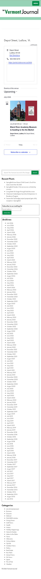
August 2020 (11, 386)
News (8, 536)
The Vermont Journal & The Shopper (20, 12)
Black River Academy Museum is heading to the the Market (23, 128)
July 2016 (10, 499)
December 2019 (12, 405)
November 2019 (12, 407)
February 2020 (11, 400)
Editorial (8, 516)
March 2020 (11, 398)
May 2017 (10, 476)
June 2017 (10, 474)
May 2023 (10, 310)
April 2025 (10, 258)
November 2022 (12, 324)
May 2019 (10, 421)
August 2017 (11, 469)
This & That (9, 562)
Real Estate (9, 550)
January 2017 (11, 485)
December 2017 (12, 460)
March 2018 (11, 453)
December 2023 (12, 294)
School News (10, 555)
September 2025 (12, 246)
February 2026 (11, 235)
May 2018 (10, 448)
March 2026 (11, 232)
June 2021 (10, 363)
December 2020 (12, 377)
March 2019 (11, 425)
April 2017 (10, 478)
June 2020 (10, 391)
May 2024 (10, 283)
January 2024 (11, 292)
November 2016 (12, 490)
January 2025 (11, 264)
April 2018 (10, 451)
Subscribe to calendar (19, 152)
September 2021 (12, 356)
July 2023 (10, 306)
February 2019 (11, 428)
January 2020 (11, 402)
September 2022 (12, 329)
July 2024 (10, 278)
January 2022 (11, 347)
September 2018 (12, 439)
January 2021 (11, 375)
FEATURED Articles (12, 518)
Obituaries (9, 539)
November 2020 (12, 379)
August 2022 (11, 331)
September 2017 (12, 467)
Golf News (9, 523)
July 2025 (10, 251)
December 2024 (12, 267)
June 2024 (10, 281)
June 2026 (10, 225)
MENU (35, 3)
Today (20, 145)
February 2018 (11, 455)
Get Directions (15, 55)
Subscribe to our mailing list (12, 206)
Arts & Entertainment (12, 509)
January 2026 (11, 237)
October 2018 (11, 437)
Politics (8, 548)
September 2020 (12, 384)
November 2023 (12, 297)
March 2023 (11, 315)
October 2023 (11, 299)
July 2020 (10, 388)
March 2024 (11, 287)
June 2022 (10, 336)
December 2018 (12, 432)
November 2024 (12, 269)
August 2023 (11, 303)
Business (9, 511)
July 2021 (10, 361)
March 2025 (11, 260)
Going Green (10, 520)
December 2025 (12, 239)
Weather (9, 564)
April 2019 (10, 423)
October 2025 (11, 244)
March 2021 (11, 370)
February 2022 (11, 345)
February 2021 (11, 372)
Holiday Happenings (12, 530)
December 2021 (12, 349)
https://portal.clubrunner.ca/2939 (20, 62)
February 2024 (11, 290)
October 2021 (11, 354)
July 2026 (10, 223)
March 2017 (11, 480)
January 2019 (11, 430)
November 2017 (12, 462)
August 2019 (11, 414)
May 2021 (10, 366)
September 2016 (12, 494)
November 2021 (12, 352)
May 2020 (10, 393)
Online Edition (10, 541)
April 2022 (10, 340)
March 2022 (11, 343)
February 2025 (11, 262)
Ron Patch (9, 553)
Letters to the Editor (12, 534)
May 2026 (10, 228)
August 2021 (11, 359)
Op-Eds (8, 543)
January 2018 (11, 457)
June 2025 (10, 253)
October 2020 (11, 382)
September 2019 (12, 411)
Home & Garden (11, 532)
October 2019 (11, 409)
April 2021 (10, 368)
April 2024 (10, 285)
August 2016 (11, 496)
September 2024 (12, 274)
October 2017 (11, 464)
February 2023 (11, 317)
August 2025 (11, 248)
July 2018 (10, 444)
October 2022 (11, 326)
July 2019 (10, 416)
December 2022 (12, 322)
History (8, 527)
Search (35, 173)
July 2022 (10, 333)
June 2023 (10, 308)
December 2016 (12, 487)
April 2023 (10, 313)
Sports (8, 559)
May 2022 (10, 338)
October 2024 (11, 271)
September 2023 (12, 301)
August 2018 (11, 441)
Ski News (9, 557)
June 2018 (10, 446)
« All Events (33, 45)
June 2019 (10, 418)
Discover (9, 513)
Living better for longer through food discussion (20, 191)
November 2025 (12, 241)
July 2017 (10, 471)
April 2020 (10, 395)
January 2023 (11, 320)
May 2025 (10, 255)
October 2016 (11, 492)
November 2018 (12, 434)
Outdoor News (11, 546)
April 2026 (10, 230)
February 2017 (11, 483)
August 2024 (11, 276)
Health (8, 525)
